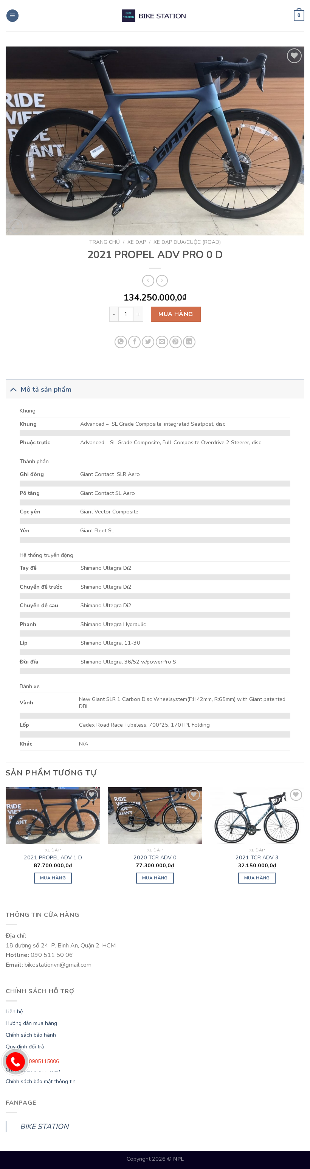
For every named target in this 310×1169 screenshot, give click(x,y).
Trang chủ (104, 242)
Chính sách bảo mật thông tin (41, 1081)
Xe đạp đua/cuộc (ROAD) (187, 242)
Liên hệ (14, 1011)
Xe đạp (136, 242)
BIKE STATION (44, 1127)
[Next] (304, 842)
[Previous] (6, 842)
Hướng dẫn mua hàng (31, 1023)
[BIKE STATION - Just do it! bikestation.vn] (155, 15)
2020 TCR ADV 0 (155, 857)
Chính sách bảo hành (31, 1035)
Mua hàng (175, 314)
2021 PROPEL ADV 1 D (53, 857)
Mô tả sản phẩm (46, 389)
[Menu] (12, 15)
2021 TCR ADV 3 (257, 857)
